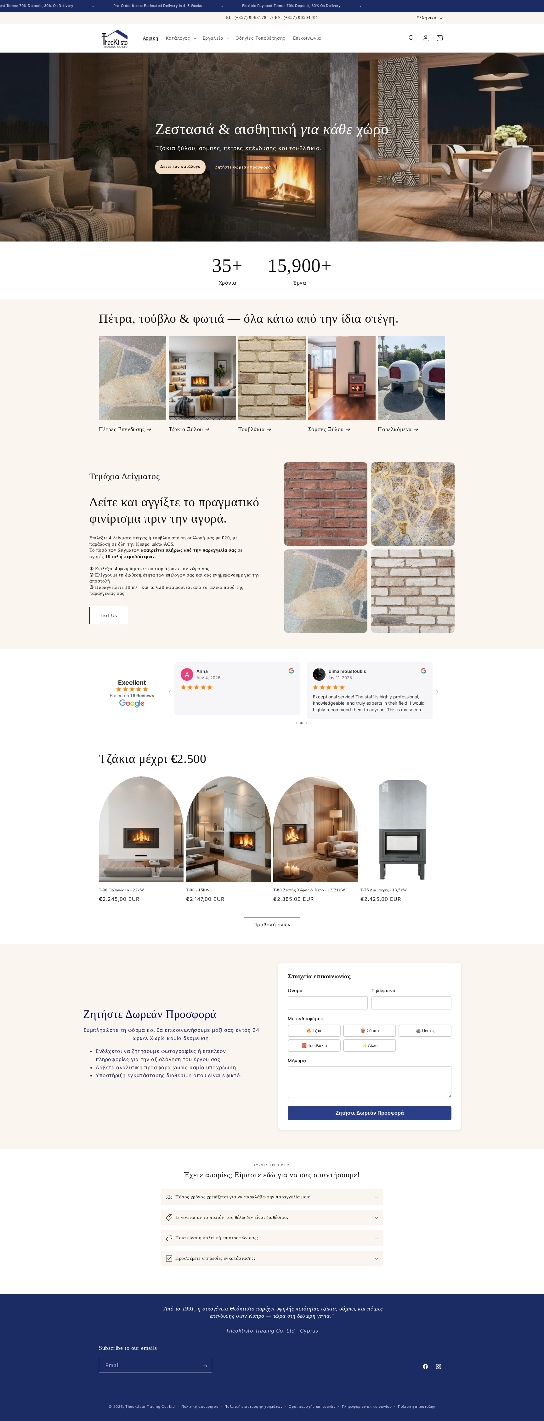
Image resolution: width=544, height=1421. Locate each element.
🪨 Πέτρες (425, 1030)
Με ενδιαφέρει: (305, 1018)
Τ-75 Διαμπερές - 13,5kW (383, 890)
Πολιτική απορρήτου (199, 1406)
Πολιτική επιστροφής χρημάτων (253, 1406)
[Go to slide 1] (294, 723)
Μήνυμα (297, 1060)
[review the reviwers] (291, 671)
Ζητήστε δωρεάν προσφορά (243, 167)
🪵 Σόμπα (369, 1030)
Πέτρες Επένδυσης (122, 429)
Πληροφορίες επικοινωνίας (367, 1406)
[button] (180, 38)
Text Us (108, 615)
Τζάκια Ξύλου (186, 429)
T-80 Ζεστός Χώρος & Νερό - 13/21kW (309, 890)
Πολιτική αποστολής (416, 1406)
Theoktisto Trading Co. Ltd (150, 1406)
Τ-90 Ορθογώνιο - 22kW (121, 890)
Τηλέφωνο (383, 990)
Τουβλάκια (251, 429)
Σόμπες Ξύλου (326, 429)
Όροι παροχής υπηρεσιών (312, 1406)
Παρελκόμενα (395, 429)
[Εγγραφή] (205, 1365)
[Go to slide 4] (308, 723)
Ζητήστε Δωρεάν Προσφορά (370, 1113)
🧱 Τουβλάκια (314, 1045)
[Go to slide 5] (313, 723)
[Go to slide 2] (298, 723)
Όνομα (295, 990)
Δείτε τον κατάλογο (180, 166)
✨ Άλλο (369, 1045)
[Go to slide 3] (304, 723)
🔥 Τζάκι (314, 1030)
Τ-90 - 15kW (198, 890)
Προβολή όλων (272, 925)
